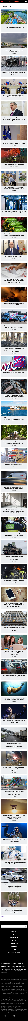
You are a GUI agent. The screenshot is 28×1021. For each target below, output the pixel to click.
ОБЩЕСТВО (14, 931)
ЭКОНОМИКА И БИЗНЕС (14, 952)
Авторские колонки (14, 958)
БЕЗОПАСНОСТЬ (14, 937)
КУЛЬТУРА (14, 949)
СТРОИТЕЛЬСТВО (14, 943)
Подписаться (21, 1016)
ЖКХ (14, 934)
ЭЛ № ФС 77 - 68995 (9, 965)
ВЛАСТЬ (14, 940)
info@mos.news (4, 972)
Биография (14, 955)
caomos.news (14, 2)
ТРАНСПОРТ (14, 946)
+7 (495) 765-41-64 (17, 970)
